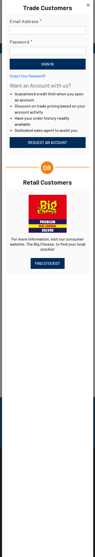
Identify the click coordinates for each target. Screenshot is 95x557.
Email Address (24, 21)
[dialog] (47, 278)
